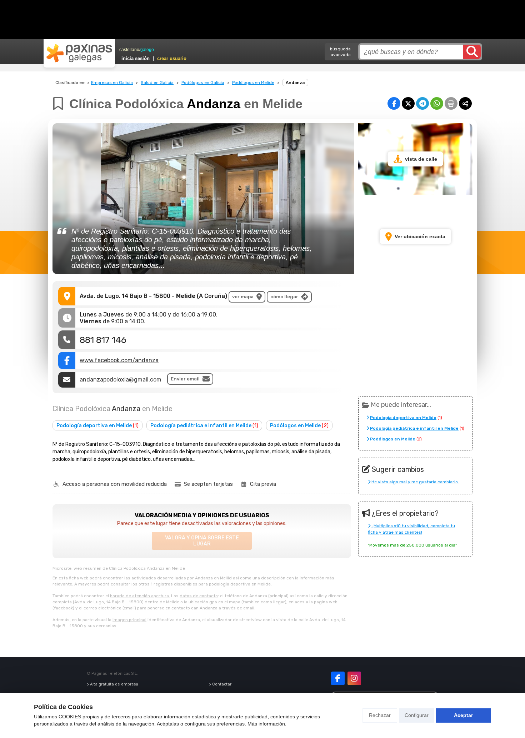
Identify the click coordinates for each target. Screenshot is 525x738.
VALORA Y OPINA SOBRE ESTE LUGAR (202, 541)
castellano (129, 49)
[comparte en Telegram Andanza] (422, 103)
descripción (273, 577)
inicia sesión (135, 58)
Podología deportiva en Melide (97, 426)
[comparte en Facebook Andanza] (394, 103)
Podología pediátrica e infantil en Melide (204, 426)
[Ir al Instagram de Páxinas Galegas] (354, 678)
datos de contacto (199, 595)
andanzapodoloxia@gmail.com (120, 379)
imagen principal (129, 619)
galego (147, 49)
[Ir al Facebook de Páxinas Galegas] (338, 678)
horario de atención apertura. (140, 595)
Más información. (267, 724)
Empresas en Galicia (112, 82)
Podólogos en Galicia (202, 82)
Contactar (221, 684)
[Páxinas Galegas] (79, 53)
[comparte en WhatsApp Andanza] (436, 103)
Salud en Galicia (157, 82)
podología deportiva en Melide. (240, 584)
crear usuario (171, 58)
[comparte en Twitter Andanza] (408, 103)
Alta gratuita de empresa (114, 684)
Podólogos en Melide (253, 82)
